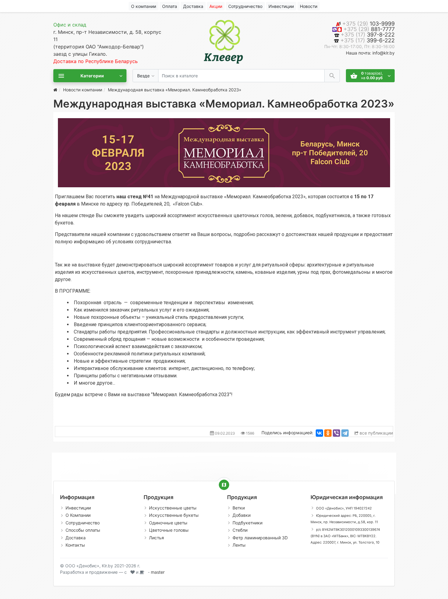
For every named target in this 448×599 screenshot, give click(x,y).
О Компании (78, 515)
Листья (156, 537)
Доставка (76, 537)
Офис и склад (69, 25)
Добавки (242, 515)
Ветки (239, 507)
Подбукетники (247, 522)
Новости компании (82, 89)
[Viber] (336, 433)
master (158, 572)
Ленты (239, 545)
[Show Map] (224, 485)
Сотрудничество (83, 522)
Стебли (240, 530)
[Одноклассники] (328, 433)
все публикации (375, 432)
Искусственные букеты (174, 515)
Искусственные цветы (173, 507)
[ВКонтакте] (319, 433)
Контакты (75, 545)
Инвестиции (78, 507)
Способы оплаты (83, 530)
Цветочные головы (169, 530)
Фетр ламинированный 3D (260, 537)
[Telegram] (345, 433)
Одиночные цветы (168, 522)
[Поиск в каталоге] (332, 75)
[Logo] (224, 40)
